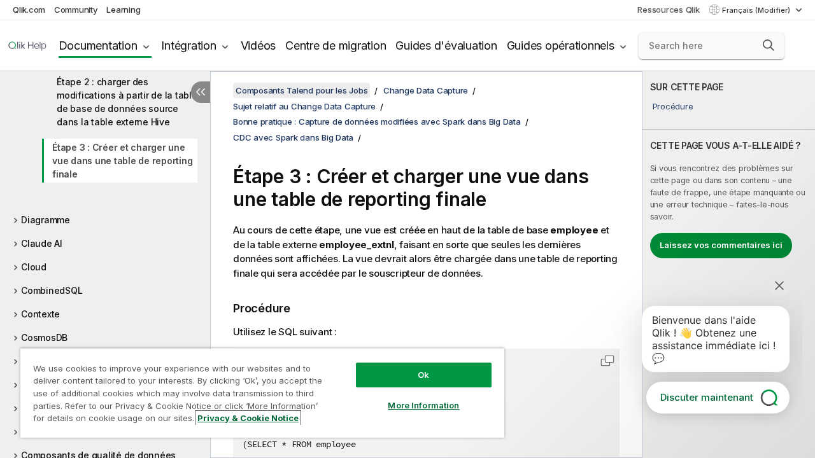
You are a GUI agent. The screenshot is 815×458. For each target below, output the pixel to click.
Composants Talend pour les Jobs (301, 90)
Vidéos (258, 45)
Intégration (188, 45)
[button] (768, 45)
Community (76, 9)
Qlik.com (29, 9)
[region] (262, 393)
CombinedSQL (51, 290)
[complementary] (728, 264)
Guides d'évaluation (446, 45)
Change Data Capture (425, 90)
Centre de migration (335, 45)
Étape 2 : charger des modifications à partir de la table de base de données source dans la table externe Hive (127, 101)
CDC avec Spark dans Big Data (293, 137)
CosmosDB (44, 337)
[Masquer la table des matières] (200, 92)
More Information (423, 405)
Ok (423, 375)
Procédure (673, 106)
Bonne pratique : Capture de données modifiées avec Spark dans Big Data (377, 121)
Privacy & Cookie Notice (248, 418)
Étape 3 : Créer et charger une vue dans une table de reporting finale (122, 160)
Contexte (40, 314)
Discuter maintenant (706, 397)
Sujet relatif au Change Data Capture (304, 106)
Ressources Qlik (668, 9)
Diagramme (45, 219)
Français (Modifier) (757, 10)
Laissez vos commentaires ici (721, 245)
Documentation (98, 45)
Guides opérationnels (560, 45)
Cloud (33, 266)
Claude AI (41, 243)
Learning (123, 9)
